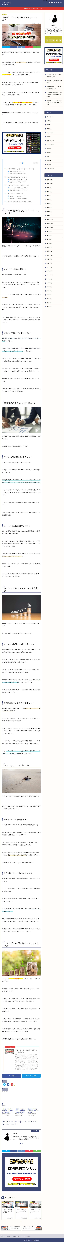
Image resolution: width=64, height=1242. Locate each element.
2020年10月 (50, 227)
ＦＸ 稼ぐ (34, 1121)
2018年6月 (50, 287)
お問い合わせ (50, 168)
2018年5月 (50, 291)
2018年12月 (50, 271)
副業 (48, 156)
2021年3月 (50, 207)
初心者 (4, 14)
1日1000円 (14, 1124)
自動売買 (49, 164)
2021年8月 (50, 191)
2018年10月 (50, 275)
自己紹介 (49, 121)
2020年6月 (50, 243)
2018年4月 (50, 295)
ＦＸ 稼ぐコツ (7, 1124)
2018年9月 (50, 279)
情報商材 (49, 160)
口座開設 (49, 148)
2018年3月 (50, 298)
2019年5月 (50, 263)
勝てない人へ (50, 128)
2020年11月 (50, 223)
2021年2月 (50, 211)
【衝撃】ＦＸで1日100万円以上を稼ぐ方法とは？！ (33, 1110)
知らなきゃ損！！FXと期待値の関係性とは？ (54, 75)
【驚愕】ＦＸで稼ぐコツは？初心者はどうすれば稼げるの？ (20, 1110)
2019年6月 (50, 259)
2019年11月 (50, 255)
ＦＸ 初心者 (10, 1121)
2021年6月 (50, 199)
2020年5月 (50, 247)
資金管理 (49, 152)
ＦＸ (5, 1121)
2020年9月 (50, 231)
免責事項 (45, 1)
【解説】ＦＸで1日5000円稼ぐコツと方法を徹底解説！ (7, 1110)
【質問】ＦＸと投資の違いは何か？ (54, 81)
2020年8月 (50, 235)
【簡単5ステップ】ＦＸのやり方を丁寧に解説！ (55, 87)
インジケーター (51, 117)
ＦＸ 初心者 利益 (26, 1121)
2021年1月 (50, 215)
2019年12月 (50, 251)
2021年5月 (50, 203)
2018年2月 (50, 302)
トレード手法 (50, 144)
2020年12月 (50, 219)
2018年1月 (50, 306)
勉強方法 (49, 136)
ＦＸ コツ (18, 1121)
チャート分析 (50, 132)
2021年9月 (50, 187)
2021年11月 (50, 179)
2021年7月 (50, 195)
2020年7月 (50, 239)
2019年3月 (50, 267)
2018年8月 (50, 283)
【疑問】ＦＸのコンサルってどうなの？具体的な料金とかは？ (54, 102)
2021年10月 (50, 183)
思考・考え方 (50, 140)
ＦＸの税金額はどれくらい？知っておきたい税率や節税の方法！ (54, 94)
